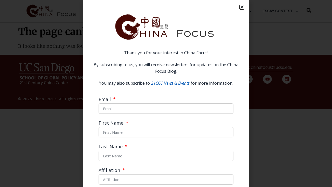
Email (105, 99)
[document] (166, 93)
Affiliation (110, 170)
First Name (112, 123)
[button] (242, 7)
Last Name (111, 147)
